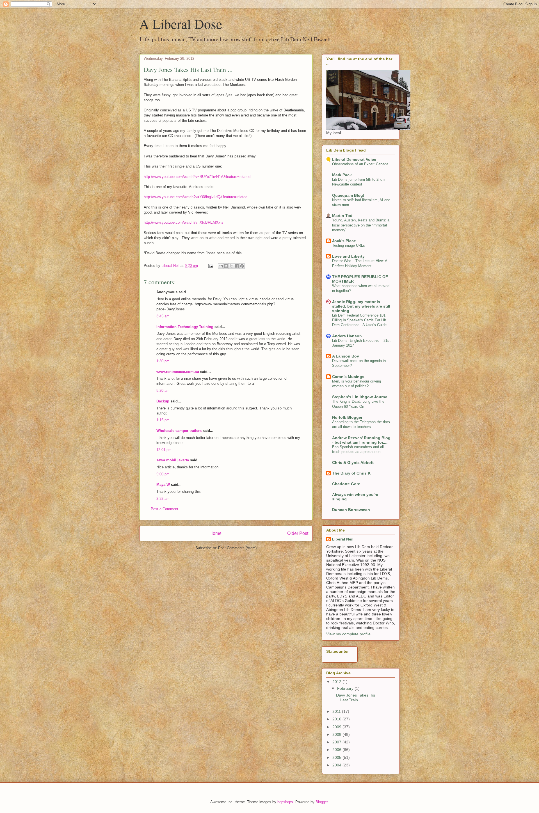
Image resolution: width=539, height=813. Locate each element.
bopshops (285, 802)
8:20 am (163, 390)
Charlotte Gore (346, 484)
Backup (162, 401)
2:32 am (163, 498)
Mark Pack (342, 175)
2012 (337, 681)
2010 (337, 719)
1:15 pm (163, 420)
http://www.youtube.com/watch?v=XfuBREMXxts (183, 222)
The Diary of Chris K (351, 473)
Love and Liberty (348, 256)
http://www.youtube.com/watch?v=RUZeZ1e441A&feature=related (197, 177)
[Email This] (220, 266)
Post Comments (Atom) (237, 548)
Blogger (322, 802)
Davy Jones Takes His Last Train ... (355, 697)
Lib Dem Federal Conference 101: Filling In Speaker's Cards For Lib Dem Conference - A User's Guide (359, 320)
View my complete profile (348, 634)
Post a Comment (164, 509)
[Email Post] (210, 266)
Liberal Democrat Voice (354, 159)
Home (215, 533)
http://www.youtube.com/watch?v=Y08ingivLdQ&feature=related (195, 197)
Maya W (163, 484)
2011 (337, 711)
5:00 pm (163, 474)
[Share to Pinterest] (242, 266)
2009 (337, 727)
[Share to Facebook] (236, 266)
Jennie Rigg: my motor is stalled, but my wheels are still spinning (361, 306)
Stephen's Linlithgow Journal (360, 397)
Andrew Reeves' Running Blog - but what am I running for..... (361, 440)
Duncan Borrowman (351, 509)
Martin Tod (342, 215)
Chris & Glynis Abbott (353, 462)
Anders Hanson (347, 336)
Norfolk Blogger (347, 417)
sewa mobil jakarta (172, 460)
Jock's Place (344, 241)
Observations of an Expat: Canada (360, 164)
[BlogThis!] (226, 266)
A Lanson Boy (345, 356)
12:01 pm (164, 450)
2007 (337, 742)
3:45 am (163, 316)
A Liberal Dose (180, 24)
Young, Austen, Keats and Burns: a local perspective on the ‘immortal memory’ (360, 225)
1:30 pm (163, 361)
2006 (337, 749)
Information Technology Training (184, 327)
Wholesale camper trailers (179, 431)
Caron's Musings (348, 376)
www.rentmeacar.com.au (177, 372)
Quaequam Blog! (348, 195)
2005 (337, 757)
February (346, 688)
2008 (337, 734)
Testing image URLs (348, 245)
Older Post (297, 533)
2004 (337, 765)
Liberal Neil (342, 539)
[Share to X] (231, 266)
